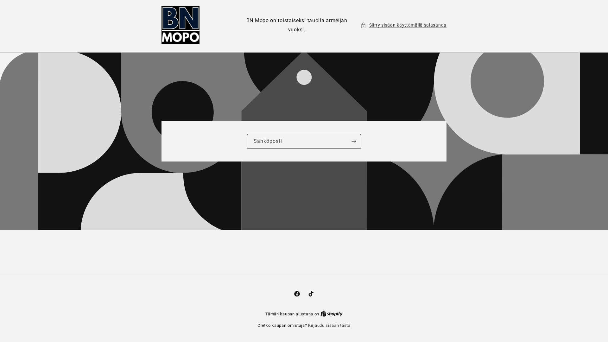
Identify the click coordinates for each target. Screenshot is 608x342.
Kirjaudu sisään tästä (329, 325)
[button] (403, 25)
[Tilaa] (354, 141)
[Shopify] (331, 314)
